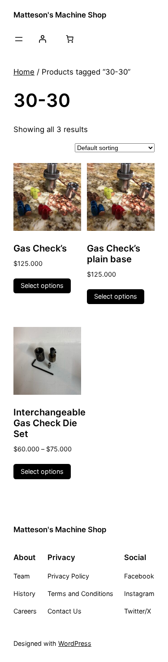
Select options (42, 285)
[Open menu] (18, 39)
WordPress (74, 643)
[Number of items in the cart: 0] (69, 39)
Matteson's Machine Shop (59, 14)
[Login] (42, 39)
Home (23, 71)
